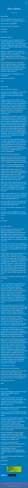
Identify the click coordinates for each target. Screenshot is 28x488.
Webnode (14, 486)
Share (4, 475)
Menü (25, 2)
